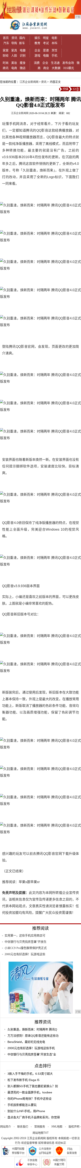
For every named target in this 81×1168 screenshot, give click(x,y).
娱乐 (37, 37)
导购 (14, 43)
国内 (22, 37)
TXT (46, 1132)
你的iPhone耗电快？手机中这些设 (29, 1098)
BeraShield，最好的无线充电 (26, 1042)
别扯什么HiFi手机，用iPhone (26, 1111)
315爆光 (68, 68)
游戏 (37, 55)
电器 (23, 50)
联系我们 (22, 1126)
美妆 (14, 62)
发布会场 (68, 62)
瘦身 (23, 62)
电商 (14, 68)
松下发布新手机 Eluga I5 (23, 1080)
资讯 (14, 37)
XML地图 (56, 1126)
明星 (46, 37)
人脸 (14, 55)
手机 (54, 55)
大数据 (56, 68)
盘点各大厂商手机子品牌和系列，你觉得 (33, 1117)
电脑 (46, 55)
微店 (23, 68)
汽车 (6, 43)
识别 (23, 55)
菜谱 (46, 50)
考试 (46, 43)
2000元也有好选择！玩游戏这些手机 (31, 1048)
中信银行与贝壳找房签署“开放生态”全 (31, 1054)
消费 (37, 62)
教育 (37, 43)
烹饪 (54, 50)
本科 (54, 43)
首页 (6, 37)
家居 (6, 50)
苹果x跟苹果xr (29, 882)
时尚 (6, 62)
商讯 (6, 68)
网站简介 (5, 1126)
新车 (22, 43)
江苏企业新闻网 (29, 81)
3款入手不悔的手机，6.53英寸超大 (30, 1073)
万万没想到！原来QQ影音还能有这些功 (33, 1035)
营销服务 (39, 1126)
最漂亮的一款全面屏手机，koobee (29, 1092)
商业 (46, 68)
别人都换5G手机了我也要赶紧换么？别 (32, 1086)
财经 (6, 55)
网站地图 (38, 1132)
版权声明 (74, 1126)
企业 (37, 50)
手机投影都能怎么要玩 (22, 1104)
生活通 (55, 62)
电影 (54, 37)
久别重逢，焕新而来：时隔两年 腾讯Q (32, 1029)
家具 (14, 50)
